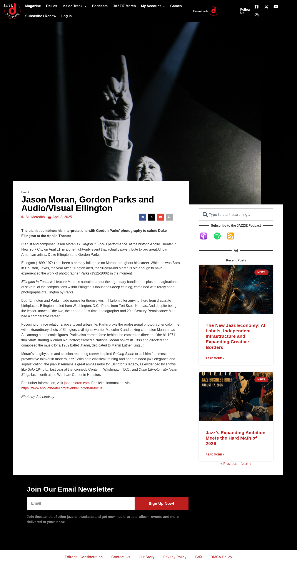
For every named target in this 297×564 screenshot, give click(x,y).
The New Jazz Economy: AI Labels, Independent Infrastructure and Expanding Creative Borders (235, 336)
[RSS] (233, 236)
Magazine (33, 6)
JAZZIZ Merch (124, 6)
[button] (142, 217)
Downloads (200, 11)
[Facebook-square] (256, 6)
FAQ (198, 557)
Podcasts (100, 6)
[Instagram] (256, 15)
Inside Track (72, 6)
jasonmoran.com (77, 383)
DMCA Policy (221, 557)
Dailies (51, 6)
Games (176, 6)
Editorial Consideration (84, 557)
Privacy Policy (175, 557)
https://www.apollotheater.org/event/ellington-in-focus (61, 388)
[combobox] (236, 214)
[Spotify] (219, 236)
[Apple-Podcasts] (206, 236)
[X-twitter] (266, 6)
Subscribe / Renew (40, 16)
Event (25, 192)
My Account (151, 6)
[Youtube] (276, 6)
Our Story (147, 557)
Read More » (215, 358)
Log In (66, 16)
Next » (246, 463)
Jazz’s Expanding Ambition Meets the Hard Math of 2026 (235, 438)
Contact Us (120, 557)
